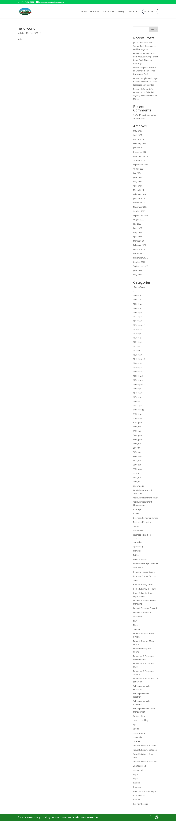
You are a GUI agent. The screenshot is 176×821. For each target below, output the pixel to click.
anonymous (138, 486)
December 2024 (140, 152)
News (135, 625)
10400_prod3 (139, 359)
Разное (136, 799)
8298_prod (137, 422)
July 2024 (137, 173)
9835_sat (137, 460)
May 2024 (137, 181)
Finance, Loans (140, 559)
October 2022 (139, 262)
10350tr (136, 350)
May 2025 (137, 130)
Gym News (138, 567)
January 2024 (139, 198)
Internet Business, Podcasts (145, 608)
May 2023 (137, 232)
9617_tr (136, 448)
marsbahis (137, 616)
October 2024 (139, 160)
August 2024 (138, 169)
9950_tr (136, 473)
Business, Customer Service (145, 518)
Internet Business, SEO (143, 612)
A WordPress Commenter (144, 115)
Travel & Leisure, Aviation (144, 745)
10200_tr (137, 333)
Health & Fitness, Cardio (144, 572)
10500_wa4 (138, 380)
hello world (26, 28)
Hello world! (141, 118)
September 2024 (140, 164)
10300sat (137, 337)
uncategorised (139, 766)
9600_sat (137, 443)
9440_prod (137, 435)
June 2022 (137, 270)
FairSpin (136, 555)
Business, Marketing (142, 522)
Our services (108, 11)
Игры (135, 778)
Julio (22, 33)
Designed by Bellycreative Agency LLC (81, 817)
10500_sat (137, 367)
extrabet (137, 550)
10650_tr (137, 388)
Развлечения (139, 795)
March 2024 (138, 190)
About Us (94, 11)
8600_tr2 (137, 426)
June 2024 (137, 177)
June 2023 (137, 228)
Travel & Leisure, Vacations (145, 761)
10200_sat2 (138, 329)
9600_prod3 (138, 439)
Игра (135, 774)
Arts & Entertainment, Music (145, 497)
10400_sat (137, 363)
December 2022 (140, 253)
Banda (136, 513)
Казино (136, 782)
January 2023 (139, 249)
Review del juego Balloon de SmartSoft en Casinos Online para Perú (144, 70)
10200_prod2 (139, 325)
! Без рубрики (139, 287)
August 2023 (138, 219)
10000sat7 (137, 295)
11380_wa (137, 414)
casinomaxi (138, 530)
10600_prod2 (139, 384)
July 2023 (137, 223)
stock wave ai (139, 733)
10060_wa (137, 304)
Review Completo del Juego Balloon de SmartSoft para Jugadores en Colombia (145, 81)
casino (136, 526)
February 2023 (139, 245)
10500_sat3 (138, 371)
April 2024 (137, 185)
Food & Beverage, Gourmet (145, 563)
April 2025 (137, 135)
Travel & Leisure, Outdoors (145, 750)
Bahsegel (137, 509)
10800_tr (137, 401)
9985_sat (137, 477)
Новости (137, 787)
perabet (136, 629)
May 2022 (137, 274)
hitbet (135, 580)
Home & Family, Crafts (143, 584)
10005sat (137, 299)
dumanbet (137, 542)
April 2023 (137, 236)
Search (154, 29)
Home (83, 11)
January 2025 (139, 147)
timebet (136, 741)
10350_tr (137, 346)
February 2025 (139, 143)
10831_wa (137, 405)
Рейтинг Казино (140, 804)
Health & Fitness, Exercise (144, 576)
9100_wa (137, 431)
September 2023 (140, 215)
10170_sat (137, 321)
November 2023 (140, 207)
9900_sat (137, 464)
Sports (136, 728)
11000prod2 (138, 409)
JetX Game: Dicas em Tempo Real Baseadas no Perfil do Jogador (144, 46)
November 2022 (140, 257)
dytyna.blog (138, 546)
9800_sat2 (137, 456)
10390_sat (137, 354)
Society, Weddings (141, 720)
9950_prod (137, 469)
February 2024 (139, 194)
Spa (134, 724)
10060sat (137, 308)
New (135, 621)
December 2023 (140, 202)
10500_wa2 (138, 376)
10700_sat (137, 393)
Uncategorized (139, 770)
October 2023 (139, 211)
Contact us (133, 11)
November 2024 (140, 156)
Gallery (121, 11)
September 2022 (140, 266)
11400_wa (137, 418)
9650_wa (137, 452)
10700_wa (137, 397)
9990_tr (136, 481)
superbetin (137, 737)
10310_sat (137, 342)
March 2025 (138, 139)
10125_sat (137, 316)
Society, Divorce (140, 716)
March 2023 (138, 241)
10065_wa (137, 312)
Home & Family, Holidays (144, 589)
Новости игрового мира (144, 791)
